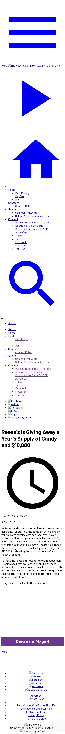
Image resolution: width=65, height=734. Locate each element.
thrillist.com (19, 577)
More (4, 651)
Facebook (21, 242)
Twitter (19, 238)
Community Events (26, 212)
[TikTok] (13, 410)
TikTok (19, 235)
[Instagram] (15, 407)
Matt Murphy (22, 193)
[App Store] (15, 414)
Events (12, 209)
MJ (17, 199)
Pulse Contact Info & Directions (33, 222)
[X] (13, 404)
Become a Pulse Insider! (29, 225)
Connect (13, 219)
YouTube (20, 248)
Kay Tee (19, 196)
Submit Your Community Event (33, 215)
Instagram (21, 245)
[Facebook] (15, 400)
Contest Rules (23, 206)
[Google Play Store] (19, 417)
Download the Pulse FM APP (31, 229)
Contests (13, 202)
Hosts (11, 189)
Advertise (21, 232)
